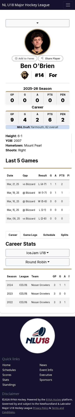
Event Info (46, 370)
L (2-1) (42, 209)
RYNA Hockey (53, 399)
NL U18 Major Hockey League (26, 4)
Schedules (9, 370)
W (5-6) (42, 201)
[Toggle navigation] (68, 4)
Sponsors (46, 380)
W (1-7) (42, 192)
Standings (9, 385)
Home (6, 365)
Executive (46, 375)
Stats (5, 380)
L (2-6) (43, 218)
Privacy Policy (40, 408)
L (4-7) (43, 184)
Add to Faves (24, 58)
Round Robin (36, 262)
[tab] (13, 234)
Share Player (50, 58)
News (43, 365)
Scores (6, 375)
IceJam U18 (36, 253)
